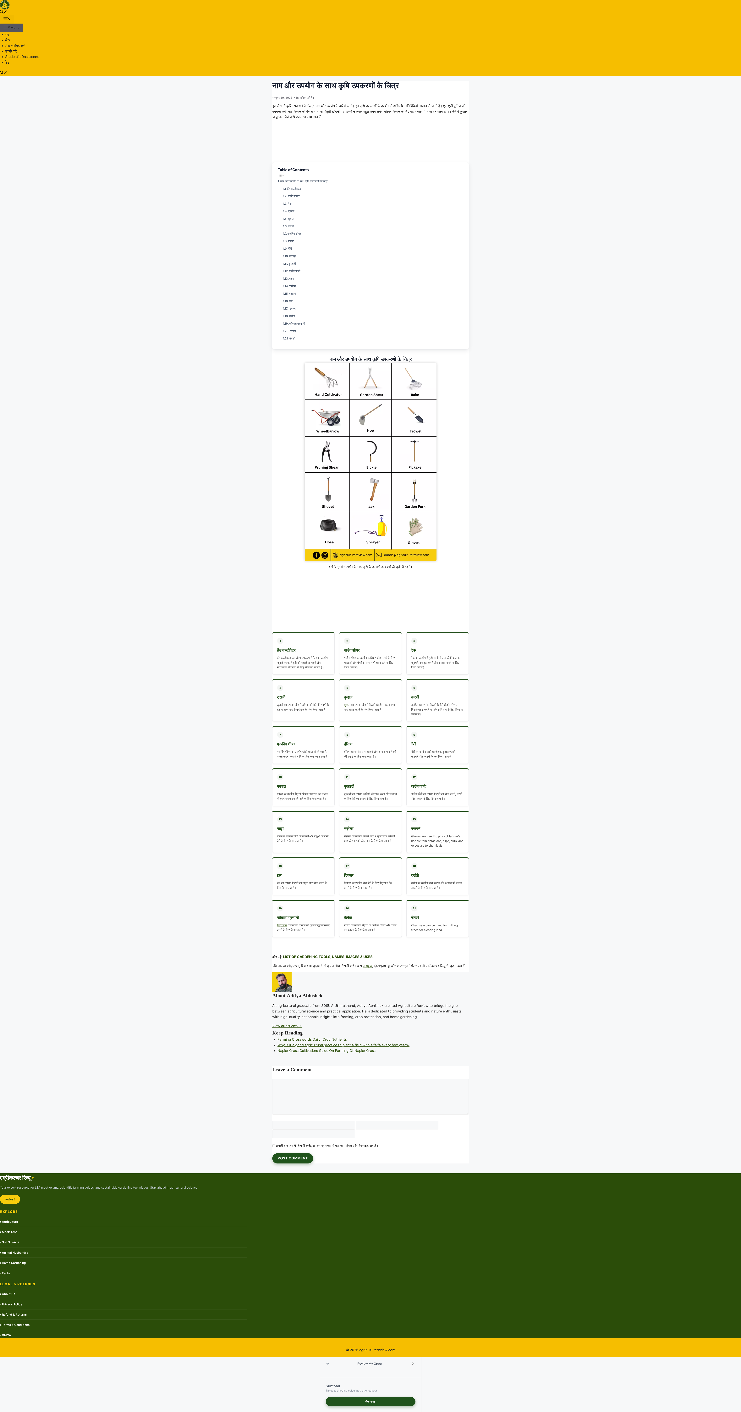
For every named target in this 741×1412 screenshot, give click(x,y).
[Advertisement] (370, 599)
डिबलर (292, 308)
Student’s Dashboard (22, 57)
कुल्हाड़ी (292, 264)
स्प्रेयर (292, 286)
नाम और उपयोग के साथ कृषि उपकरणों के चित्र (304, 181)
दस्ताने (292, 293)
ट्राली (291, 211)
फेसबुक (367, 966)
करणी (291, 226)
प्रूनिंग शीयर (294, 233)
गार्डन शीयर (294, 196)
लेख (7, 40)
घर (7, 34)
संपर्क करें (11, 51)
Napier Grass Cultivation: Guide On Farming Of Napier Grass (326, 1051)
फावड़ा (292, 256)
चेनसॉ (292, 338)
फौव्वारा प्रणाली (297, 323)
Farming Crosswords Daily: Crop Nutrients (312, 1039)
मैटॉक (293, 331)
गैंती (290, 248)
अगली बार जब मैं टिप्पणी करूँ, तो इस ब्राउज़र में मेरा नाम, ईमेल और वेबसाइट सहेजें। (327, 1146)
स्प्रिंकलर (282, 925)
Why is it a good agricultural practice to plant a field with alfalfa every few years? (343, 1045)
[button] (3, 12)
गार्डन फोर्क (294, 271)
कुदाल (291, 219)
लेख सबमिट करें (15, 46)
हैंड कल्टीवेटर (294, 189)
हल (291, 301)
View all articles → (287, 1026)
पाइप (291, 278)
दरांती (292, 316)
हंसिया (291, 241)
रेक (290, 203)
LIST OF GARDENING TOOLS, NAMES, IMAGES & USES (328, 957)
